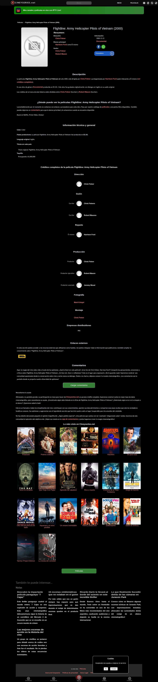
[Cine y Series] (23, 4)
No (106, 669)
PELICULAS (134, 3)
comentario (35, 110)
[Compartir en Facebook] (98, 46)
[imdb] (22, 356)
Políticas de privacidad (70, 673)
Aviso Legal (84, 673)
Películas (79, 571)
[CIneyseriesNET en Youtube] (144, 3)
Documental (101, 41)
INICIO (119, 3)
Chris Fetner (60, 38)
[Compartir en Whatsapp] (103, 46)
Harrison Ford (61, 45)
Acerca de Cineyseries (52, 673)
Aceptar (113, 669)
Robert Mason (61, 54)
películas (105, 107)
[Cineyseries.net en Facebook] (148, 3)
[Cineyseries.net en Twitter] (152, 3)
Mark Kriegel (79, 302)
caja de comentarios (70, 419)
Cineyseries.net (72, 397)
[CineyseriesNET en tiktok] (156, 3)
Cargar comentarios (79, 385)
